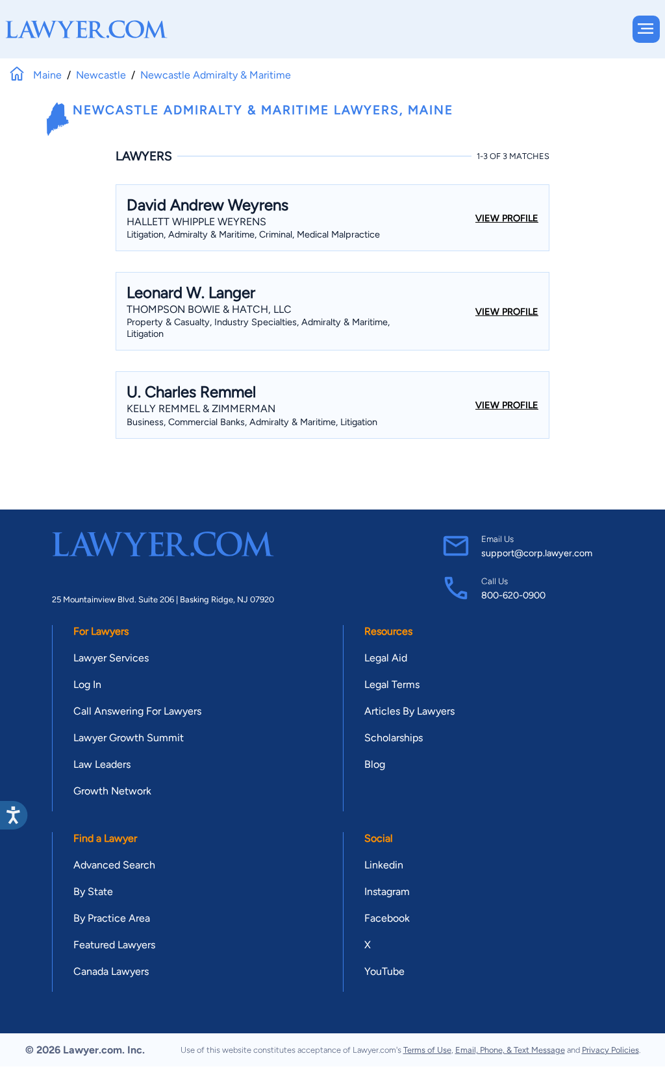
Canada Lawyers (111, 971)
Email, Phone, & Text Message (510, 1050)
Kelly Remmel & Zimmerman (201, 408)
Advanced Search (114, 865)
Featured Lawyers (114, 945)
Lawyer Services (111, 658)
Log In (87, 684)
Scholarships (393, 738)
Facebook (387, 918)
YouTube (384, 971)
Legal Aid (385, 658)
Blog (374, 764)
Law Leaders (102, 764)
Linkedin (383, 865)
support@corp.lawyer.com (536, 553)
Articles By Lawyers (409, 711)
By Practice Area (111, 918)
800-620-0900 (513, 595)
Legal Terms (392, 684)
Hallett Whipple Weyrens (196, 221)
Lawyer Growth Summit (128, 738)
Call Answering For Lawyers (137, 711)
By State (93, 891)
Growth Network (112, 791)
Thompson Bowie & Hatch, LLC (209, 309)
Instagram (387, 891)
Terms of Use (427, 1050)
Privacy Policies (610, 1050)
